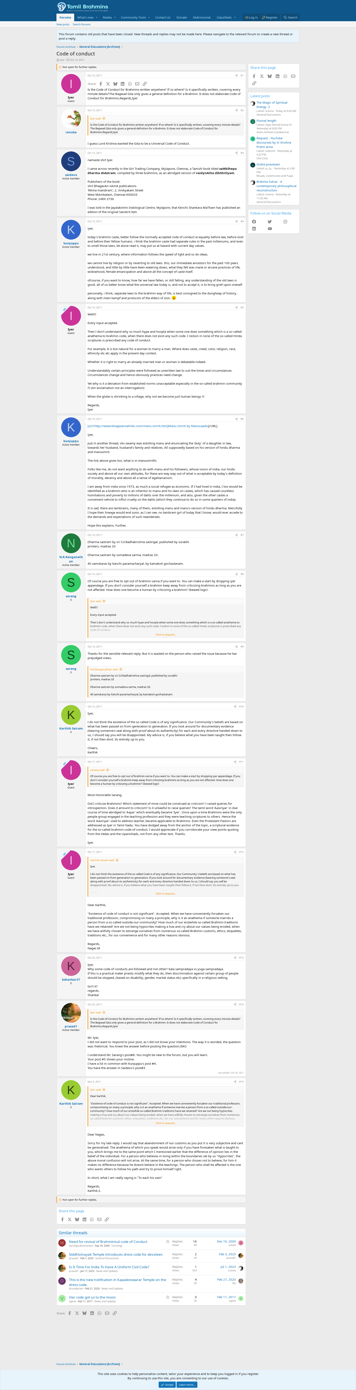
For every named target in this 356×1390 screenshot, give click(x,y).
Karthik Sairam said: (102, 860)
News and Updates (107, 1271)
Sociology (116, 1245)
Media (107, 17)
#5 (242, 307)
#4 (242, 221)
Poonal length (266, 120)
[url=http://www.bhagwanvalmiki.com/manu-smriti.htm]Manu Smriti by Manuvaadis (148, 426)
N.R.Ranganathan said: (104, 669)
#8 (242, 574)
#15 (241, 1081)
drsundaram (76, 1288)
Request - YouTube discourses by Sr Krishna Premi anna (273, 142)
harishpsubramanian (81, 1245)
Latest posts (260, 96)
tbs (234, 1283)
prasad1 (73, 1258)
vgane (72, 1301)
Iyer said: (95, 118)
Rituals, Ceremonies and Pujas (274, 176)
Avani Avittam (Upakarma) (272, 132)
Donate (182, 17)
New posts (62, 24)
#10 (241, 706)
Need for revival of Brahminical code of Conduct (108, 1241)
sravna (232, 1270)
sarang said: (97, 770)
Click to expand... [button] (166, 634)
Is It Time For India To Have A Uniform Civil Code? (109, 1267)
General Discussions (107, 1258)
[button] (97, 17)
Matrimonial (202, 17)
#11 (241, 762)
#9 (242, 646)
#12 (241, 852)
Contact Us (162, 17)
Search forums (81, 24)
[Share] (236, 75)
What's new (85, 17)
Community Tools (133, 17)
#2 (242, 110)
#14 (241, 1004)
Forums (65, 17)
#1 (242, 75)
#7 (242, 535)
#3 (242, 153)
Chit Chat (262, 158)
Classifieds (224, 17)
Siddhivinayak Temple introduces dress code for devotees (116, 1254)
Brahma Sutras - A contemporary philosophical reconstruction (276, 185)
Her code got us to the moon (92, 1297)
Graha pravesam (268, 164)
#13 (241, 957)
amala (232, 1245)
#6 (242, 419)
